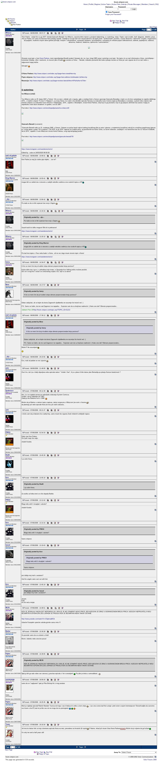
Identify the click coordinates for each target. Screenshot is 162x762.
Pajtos (8, 654)
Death (8, 455)
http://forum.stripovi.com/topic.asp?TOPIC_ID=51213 (51, 310)
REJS (8, 607)
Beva (7, 284)
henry (8, 262)
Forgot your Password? (113, 14)
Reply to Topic (120, 23)
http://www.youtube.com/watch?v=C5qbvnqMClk (38, 619)
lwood (8, 545)
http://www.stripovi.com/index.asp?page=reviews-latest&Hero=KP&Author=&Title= (58, 81)
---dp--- (8, 199)
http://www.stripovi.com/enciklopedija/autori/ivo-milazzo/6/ (49, 108)
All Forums (11, 19)
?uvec (8, 724)
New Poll (125, 21)
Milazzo (8, 33)
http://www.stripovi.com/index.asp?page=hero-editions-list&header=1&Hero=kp (60, 77)
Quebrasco (10, 391)
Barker (8, 631)
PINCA (8, 432)
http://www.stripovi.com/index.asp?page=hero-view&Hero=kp (55, 73)
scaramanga (10, 679)
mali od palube (11, 155)
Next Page (153, 27)
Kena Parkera (44, 58)
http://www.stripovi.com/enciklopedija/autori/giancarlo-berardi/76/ (52, 136)
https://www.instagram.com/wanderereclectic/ (37, 149)
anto (7, 368)
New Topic (115, 21)
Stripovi (12, 21)
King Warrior (10, 178)
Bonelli (13, 23)
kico (7, 477)
